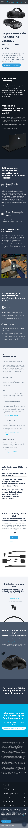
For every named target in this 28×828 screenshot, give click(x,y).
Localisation (8, 805)
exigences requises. (6, 118)
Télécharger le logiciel (12, 65)
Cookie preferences (7, 825)
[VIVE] (14, 2)
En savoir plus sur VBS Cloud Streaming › (11, 433)
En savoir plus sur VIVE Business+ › (13, 452)
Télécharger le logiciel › (14, 598)
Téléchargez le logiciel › (14, 541)
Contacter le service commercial (14, 728)
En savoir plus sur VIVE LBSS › (11, 415)
